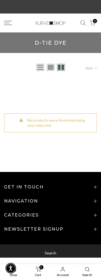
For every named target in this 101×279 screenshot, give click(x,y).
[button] (10, 268)
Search (50, 253)
